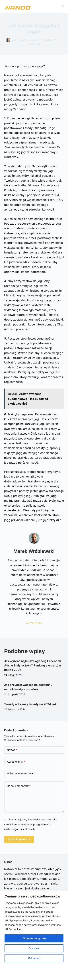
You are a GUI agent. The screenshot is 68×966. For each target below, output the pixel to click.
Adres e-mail (16, 761)
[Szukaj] (63, 6)
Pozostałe (34, 44)
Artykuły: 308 (34, 623)
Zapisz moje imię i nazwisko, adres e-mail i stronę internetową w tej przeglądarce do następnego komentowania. (30, 824)
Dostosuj (34, 948)
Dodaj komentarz (19, 786)
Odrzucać (34, 958)
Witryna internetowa (20, 773)
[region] (34, 928)
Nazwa (12, 750)
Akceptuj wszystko (34, 938)
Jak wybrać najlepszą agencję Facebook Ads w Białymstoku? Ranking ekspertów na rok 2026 (32, 665)
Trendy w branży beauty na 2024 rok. (30, 704)
